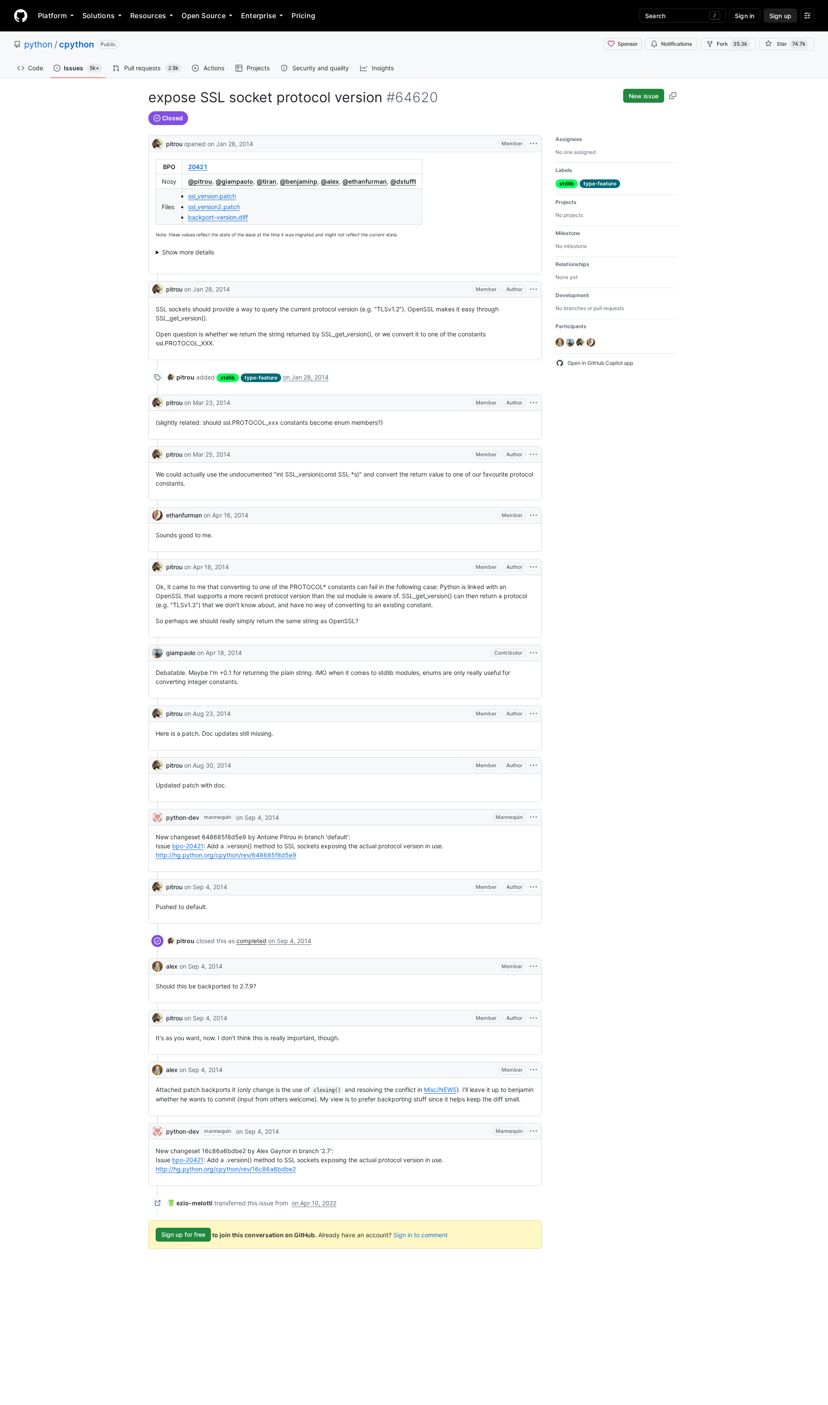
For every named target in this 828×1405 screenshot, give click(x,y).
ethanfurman (184, 515)
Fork (732, 44)
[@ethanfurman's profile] (157, 515)
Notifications (676, 44)
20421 (197, 166)
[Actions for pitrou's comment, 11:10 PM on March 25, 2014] (533, 454)
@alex (330, 181)
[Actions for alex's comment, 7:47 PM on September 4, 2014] (533, 966)
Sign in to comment (420, 1234)
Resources (148, 15)
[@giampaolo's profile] (157, 653)
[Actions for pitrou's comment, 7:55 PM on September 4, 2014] (533, 1018)
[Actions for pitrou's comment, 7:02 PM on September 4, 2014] (533, 887)
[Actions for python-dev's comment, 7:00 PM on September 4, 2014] (533, 817)
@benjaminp (298, 181)
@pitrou (200, 181)
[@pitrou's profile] (157, 143)
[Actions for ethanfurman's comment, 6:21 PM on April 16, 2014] (533, 515)
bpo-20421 (188, 846)
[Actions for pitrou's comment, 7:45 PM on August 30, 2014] (533, 765)
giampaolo (180, 652)
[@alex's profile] (157, 966)
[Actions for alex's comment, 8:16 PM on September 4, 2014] (533, 1070)
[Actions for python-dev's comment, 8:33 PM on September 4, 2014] (533, 1131)
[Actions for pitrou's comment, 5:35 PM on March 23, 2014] (533, 403)
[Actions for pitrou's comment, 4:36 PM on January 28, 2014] (533, 289)
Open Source (204, 15)
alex (172, 966)
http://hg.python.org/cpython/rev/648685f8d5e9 (226, 855)
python (38, 44)
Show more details (188, 252)
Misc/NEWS (440, 1089)
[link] (181, 377)
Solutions (98, 15)
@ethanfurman (364, 181)
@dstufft (403, 181)
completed (251, 940)
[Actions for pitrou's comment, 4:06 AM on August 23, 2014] (533, 714)
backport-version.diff (218, 217)
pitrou (174, 143)
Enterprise (258, 15)
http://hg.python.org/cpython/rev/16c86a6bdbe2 (226, 1169)
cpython (76, 44)
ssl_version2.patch (214, 206)
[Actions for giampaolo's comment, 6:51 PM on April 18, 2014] (533, 653)
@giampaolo (234, 181)
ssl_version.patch (212, 196)
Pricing (303, 15)
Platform (52, 15)
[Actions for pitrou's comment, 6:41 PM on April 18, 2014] (533, 567)
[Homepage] (21, 15)
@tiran (266, 181)
